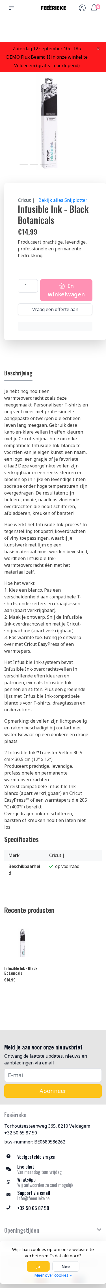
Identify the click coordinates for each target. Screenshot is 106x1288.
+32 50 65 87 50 (20, 1133)
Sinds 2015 (95, 31)
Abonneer (53, 1091)
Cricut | (26, 200)
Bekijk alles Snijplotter (62, 200)
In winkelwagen (66, 290)
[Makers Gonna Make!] (53, 7)
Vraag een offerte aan (55, 309)
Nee (66, 1266)
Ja (38, 1266)
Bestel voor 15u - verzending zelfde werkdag (55, 28)
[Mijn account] (82, 8)
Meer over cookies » (53, 1275)
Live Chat (82, 31)
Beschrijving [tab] (18, 373)
